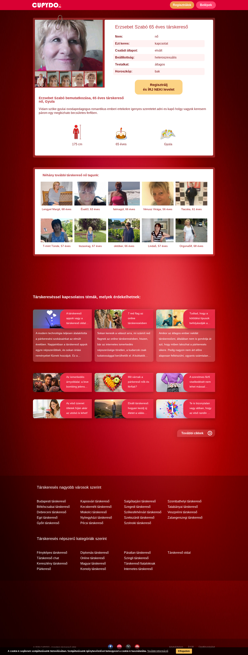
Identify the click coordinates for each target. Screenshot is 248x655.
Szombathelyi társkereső (185, 501)
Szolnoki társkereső (137, 523)
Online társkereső (92, 558)
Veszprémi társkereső (182, 512)
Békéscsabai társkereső (53, 506)
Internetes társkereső (138, 569)
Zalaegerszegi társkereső (185, 517)
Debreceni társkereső (51, 512)
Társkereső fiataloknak (139, 563)
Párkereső (44, 569)
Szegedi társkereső (137, 506)
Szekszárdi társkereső (139, 517)
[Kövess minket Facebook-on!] (110, 646)
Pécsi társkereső (91, 523)
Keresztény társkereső (52, 563)
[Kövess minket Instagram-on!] (119, 646)
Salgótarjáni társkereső (140, 501)
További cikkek (192, 433)
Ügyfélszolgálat (207, 647)
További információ (157, 651)
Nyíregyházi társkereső (96, 517)
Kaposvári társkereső (94, 501)
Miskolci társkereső (93, 512)
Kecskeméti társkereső (96, 506)
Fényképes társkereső (52, 552)
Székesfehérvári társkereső (142, 512)
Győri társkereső (48, 523)
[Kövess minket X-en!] (128, 646)
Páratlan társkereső (137, 552)
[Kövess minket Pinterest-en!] (137, 646)
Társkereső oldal (179, 552)
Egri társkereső (47, 517)
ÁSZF (191, 647)
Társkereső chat (48, 558)
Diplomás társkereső (94, 552)
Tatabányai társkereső (183, 506)
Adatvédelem (176, 647)
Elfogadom (184, 651)
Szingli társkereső (136, 558)
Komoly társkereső (93, 569)
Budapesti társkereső (51, 501)
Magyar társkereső (93, 563)
